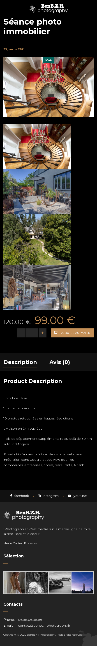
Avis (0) (59, 362)
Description (20, 362)
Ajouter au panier (75, 332)
